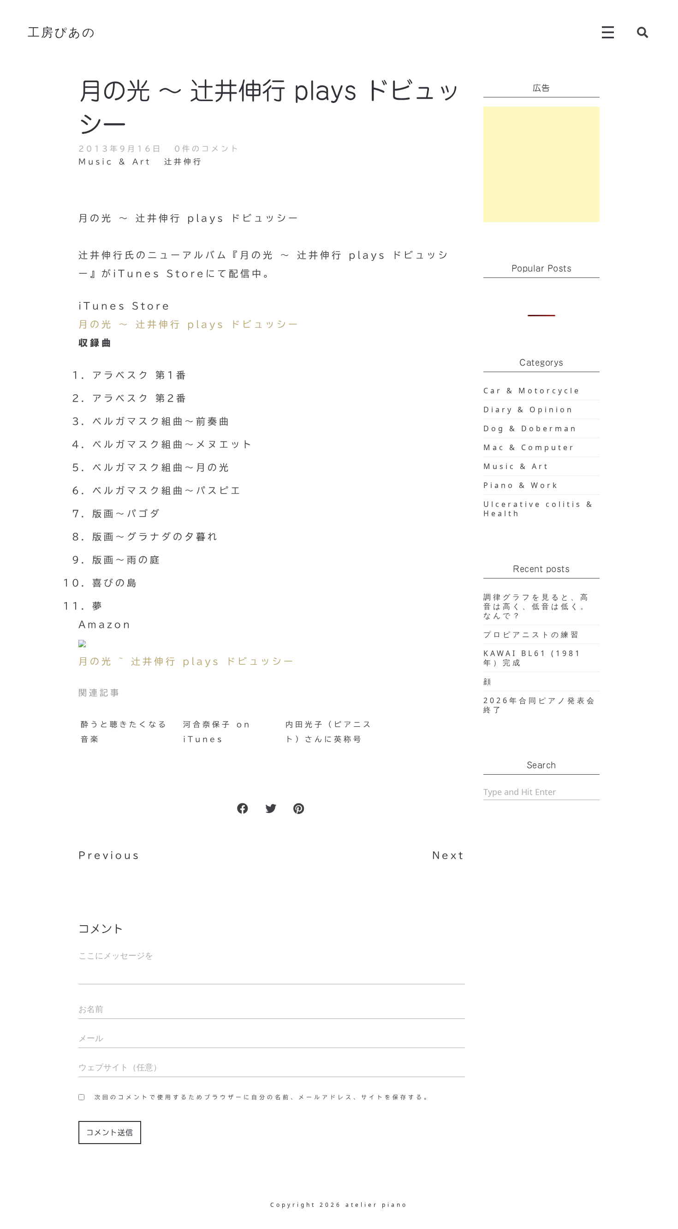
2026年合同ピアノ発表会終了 (539, 705)
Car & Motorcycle (532, 390)
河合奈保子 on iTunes (217, 732)
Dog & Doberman (530, 428)
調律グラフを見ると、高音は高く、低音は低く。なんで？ (536, 606)
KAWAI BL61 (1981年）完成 (532, 658)
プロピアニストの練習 (531, 634)
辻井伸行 (183, 161)
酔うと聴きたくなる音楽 (124, 732)
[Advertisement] (541, 164)
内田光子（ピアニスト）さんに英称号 (329, 732)
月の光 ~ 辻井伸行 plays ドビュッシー (186, 661)
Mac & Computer (529, 447)
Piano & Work (521, 485)
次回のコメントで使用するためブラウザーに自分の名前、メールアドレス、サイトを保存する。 (263, 1097)
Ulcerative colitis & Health (538, 509)
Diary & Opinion (528, 409)
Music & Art (114, 161)
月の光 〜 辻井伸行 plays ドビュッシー (189, 324)
